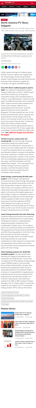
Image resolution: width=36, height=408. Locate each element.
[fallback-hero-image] (7, 315)
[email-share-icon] (16, 68)
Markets (4, 6)
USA (17, 292)
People (19, 6)
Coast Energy (29, 301)
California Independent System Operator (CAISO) (13, 301)
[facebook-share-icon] (9, 68)
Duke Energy (10, 298)
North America (10, 292)
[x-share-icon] (6, 68)
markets (4, 292)
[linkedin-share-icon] (12, 68)
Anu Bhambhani (6, 61)
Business (11, 6)
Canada (3, 298)
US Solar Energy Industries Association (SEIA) (12, 295)
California (27, 295)
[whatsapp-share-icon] (2, 68)
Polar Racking (5, 304)
